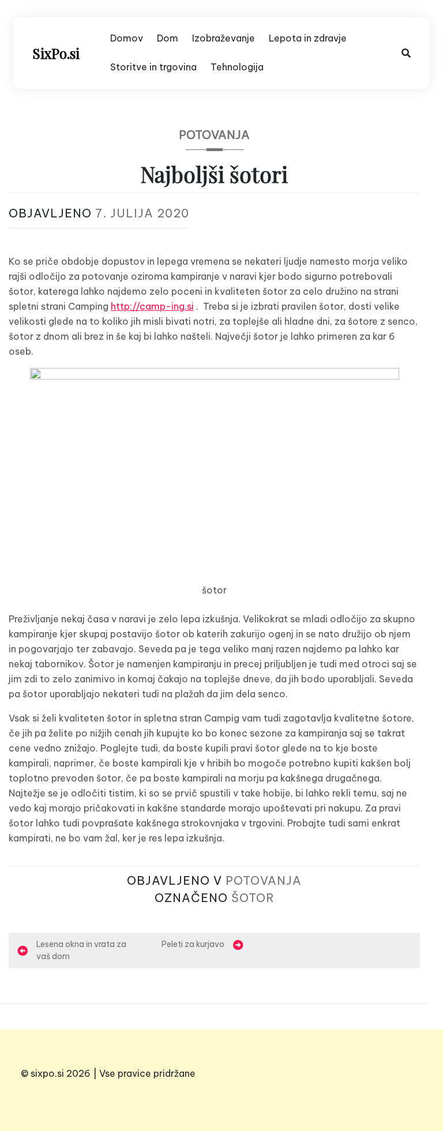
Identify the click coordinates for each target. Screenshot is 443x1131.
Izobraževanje (223, 38)
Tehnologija (237, 67)
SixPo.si (56, 53)
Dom (167, 38)
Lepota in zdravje (308, 38)
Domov (126, 38)
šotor (253, 897)
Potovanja (214, 134)
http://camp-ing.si (152, 306)
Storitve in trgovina (153, 67)
